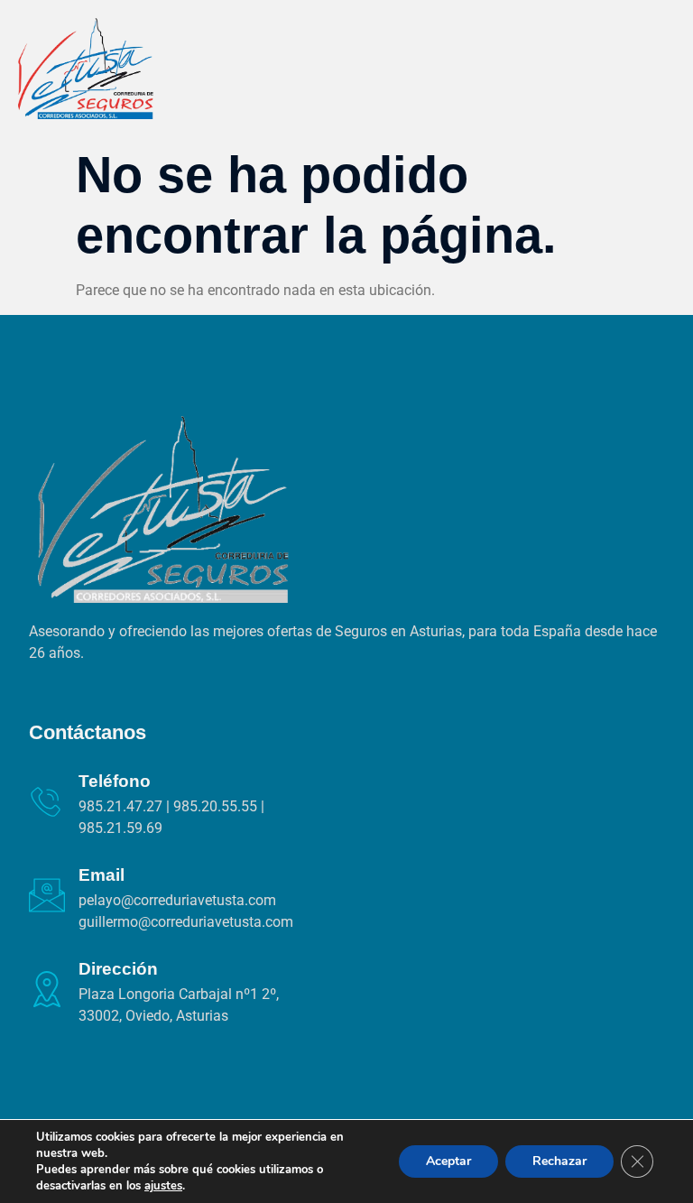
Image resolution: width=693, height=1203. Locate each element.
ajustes (163, 1186)
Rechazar (559, 1161)
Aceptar (448, 1161)
